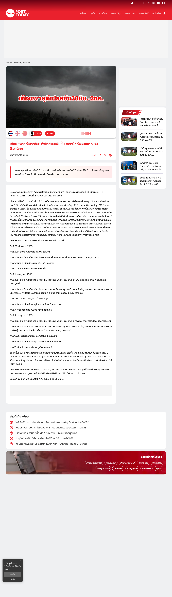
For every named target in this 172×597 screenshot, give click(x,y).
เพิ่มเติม (7, 569)
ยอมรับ (12, 574)
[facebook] (100, 155)
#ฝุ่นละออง (118, 468)
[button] (164, 13)
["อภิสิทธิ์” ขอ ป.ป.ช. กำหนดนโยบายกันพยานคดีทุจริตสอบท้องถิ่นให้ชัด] (129, 165)
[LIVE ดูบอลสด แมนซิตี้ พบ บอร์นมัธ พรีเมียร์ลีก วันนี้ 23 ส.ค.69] (129, 151)
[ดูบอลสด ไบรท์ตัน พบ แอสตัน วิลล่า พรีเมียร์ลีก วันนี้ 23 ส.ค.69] (129, 180)
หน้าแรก (9, 62)
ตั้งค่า (13, 579)
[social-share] (143, 3)
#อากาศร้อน (157, 463)
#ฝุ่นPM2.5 (146, 468)
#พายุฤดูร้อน (132, 468)
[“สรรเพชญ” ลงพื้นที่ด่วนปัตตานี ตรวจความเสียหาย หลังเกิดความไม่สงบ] (129, 121)
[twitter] (105, 155)
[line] (110, 155)
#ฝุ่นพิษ (158, 468)
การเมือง (17, 62)
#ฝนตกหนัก (111, 463)
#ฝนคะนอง (143, 463)
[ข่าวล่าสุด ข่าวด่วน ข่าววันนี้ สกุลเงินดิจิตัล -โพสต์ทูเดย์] (17, 13)
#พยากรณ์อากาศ (127, 463)
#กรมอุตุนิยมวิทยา (94, 463)
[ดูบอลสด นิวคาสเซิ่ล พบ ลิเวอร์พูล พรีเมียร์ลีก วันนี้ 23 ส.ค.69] (129, 136)
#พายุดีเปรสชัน (103, 468)
